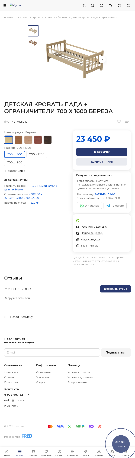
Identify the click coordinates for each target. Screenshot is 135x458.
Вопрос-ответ (77, 382)
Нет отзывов (19, 121)
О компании (13, 365)
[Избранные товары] (119, 5)
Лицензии (11, 372)
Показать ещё (15, 171)
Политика (11, 382)
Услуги (40, 382)
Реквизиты (43, 372)
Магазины (43, 377)
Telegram (117, 205)
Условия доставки (80, 377)
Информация (46, 365)
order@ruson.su (14, 400)
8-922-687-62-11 (15, 394)
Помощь (74, 365)
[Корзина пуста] (128, 5)
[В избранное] (119, 121)
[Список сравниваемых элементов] (110, 5)
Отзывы (9, 377)
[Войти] (101, 5)
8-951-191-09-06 (105, 194)
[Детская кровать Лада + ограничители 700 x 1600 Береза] (74, 60)
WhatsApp (92, 205)
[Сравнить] (127, 121)
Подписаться (116, 352)
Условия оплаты (79, 372)
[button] (102, 59)
